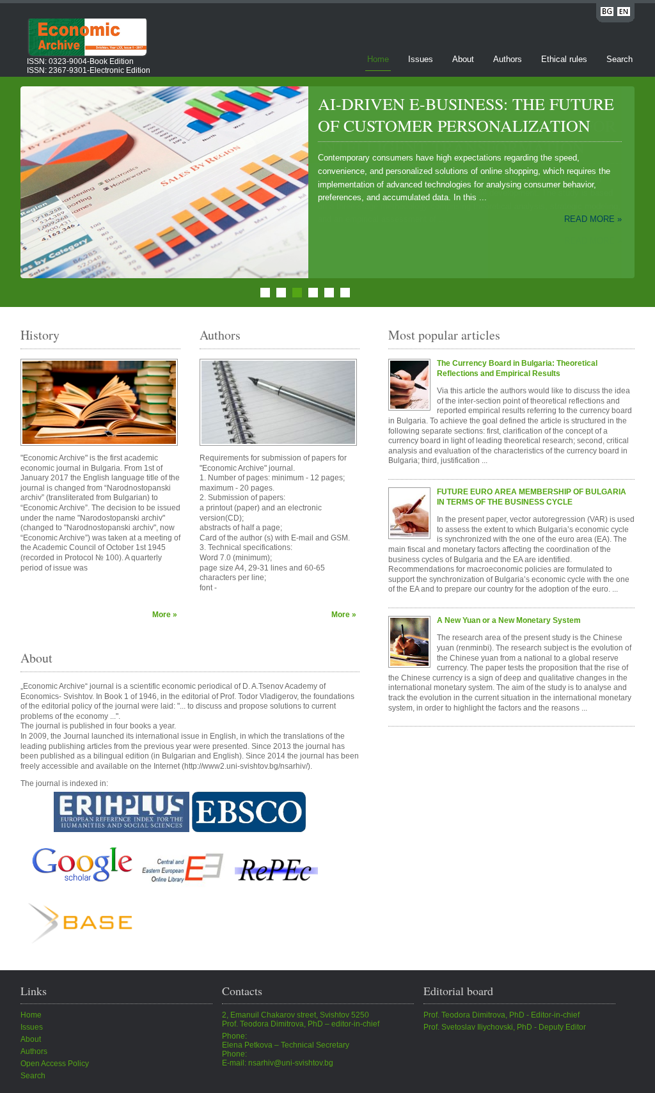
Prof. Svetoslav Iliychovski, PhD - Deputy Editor (504, 1027)
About (463, 59)
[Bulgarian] (607, 13)
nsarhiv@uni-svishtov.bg (290, 1062)
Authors (507, 59)
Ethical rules (564, 59)
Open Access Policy (54, 1063)
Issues (420, 59)
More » (164, 614)
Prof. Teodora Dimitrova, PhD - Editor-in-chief (501, 1014)
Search (619, 59)
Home (378, 59)
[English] (623, 13)
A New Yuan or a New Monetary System (509, 620)
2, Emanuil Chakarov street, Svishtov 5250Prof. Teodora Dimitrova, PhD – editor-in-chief (300, 1019)
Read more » (593, 241)
